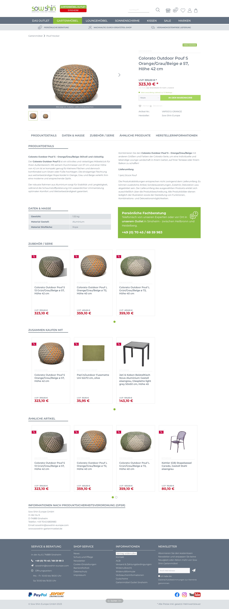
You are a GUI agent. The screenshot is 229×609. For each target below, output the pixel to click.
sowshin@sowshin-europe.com (52, 565)
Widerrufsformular (125, 571)
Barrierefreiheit (81, 568)
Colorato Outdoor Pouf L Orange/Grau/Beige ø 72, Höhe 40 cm (92, 290)
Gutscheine (122, 578)
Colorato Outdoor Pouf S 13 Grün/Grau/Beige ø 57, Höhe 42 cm (49, 290)
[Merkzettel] (182, 10)
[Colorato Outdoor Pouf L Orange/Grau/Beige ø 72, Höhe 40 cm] (93, 266)
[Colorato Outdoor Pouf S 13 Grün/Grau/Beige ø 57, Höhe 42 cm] (51, 266)
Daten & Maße (73, 135)
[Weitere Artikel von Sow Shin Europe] (190, 45)
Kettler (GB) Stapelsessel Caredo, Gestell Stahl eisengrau (134, 465)
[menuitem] (168, 10)
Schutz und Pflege (83, 557)
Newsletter (79, 561)
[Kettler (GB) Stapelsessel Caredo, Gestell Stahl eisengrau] (136, 441)
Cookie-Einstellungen (85, 564)
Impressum (80, 575)
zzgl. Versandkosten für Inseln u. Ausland (160, 88)
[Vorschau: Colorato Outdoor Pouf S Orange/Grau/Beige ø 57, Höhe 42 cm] (33, 115)
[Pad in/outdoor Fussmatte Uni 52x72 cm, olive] (93, 353)
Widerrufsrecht (124, 568)
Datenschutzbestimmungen (171, 579)
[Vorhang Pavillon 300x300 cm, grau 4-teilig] (178, 441)
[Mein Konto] (189, 10)
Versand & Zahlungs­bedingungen (134, 564)
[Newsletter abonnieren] (194, 570)
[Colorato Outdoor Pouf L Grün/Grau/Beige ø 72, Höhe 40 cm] (136, 266)
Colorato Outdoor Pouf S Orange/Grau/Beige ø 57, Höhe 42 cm (49, 378)
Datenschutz (80, 571)
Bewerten (157, 106)
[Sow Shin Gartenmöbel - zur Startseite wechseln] (44, 9)
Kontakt (120, 557)
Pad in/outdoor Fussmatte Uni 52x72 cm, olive (93, 376)
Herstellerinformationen (176, 135)
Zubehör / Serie (102, 135)
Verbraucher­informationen (130, 575)
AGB (118, 561)
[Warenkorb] (195, 10)
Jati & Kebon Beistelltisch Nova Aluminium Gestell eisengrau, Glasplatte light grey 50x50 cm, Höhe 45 (135, 379)
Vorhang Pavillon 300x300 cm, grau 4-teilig (177, 464)
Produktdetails (44, 135)
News (77, 553)
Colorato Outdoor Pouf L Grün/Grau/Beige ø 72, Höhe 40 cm (134, 290)
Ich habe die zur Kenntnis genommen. (177, 579)
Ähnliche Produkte (135, 135)
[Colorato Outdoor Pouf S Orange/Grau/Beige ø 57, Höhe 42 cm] (51, 353)
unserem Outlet (132, 221)
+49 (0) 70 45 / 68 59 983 (142, 232)
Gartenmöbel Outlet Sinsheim (131, 582)
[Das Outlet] (73, 9)
